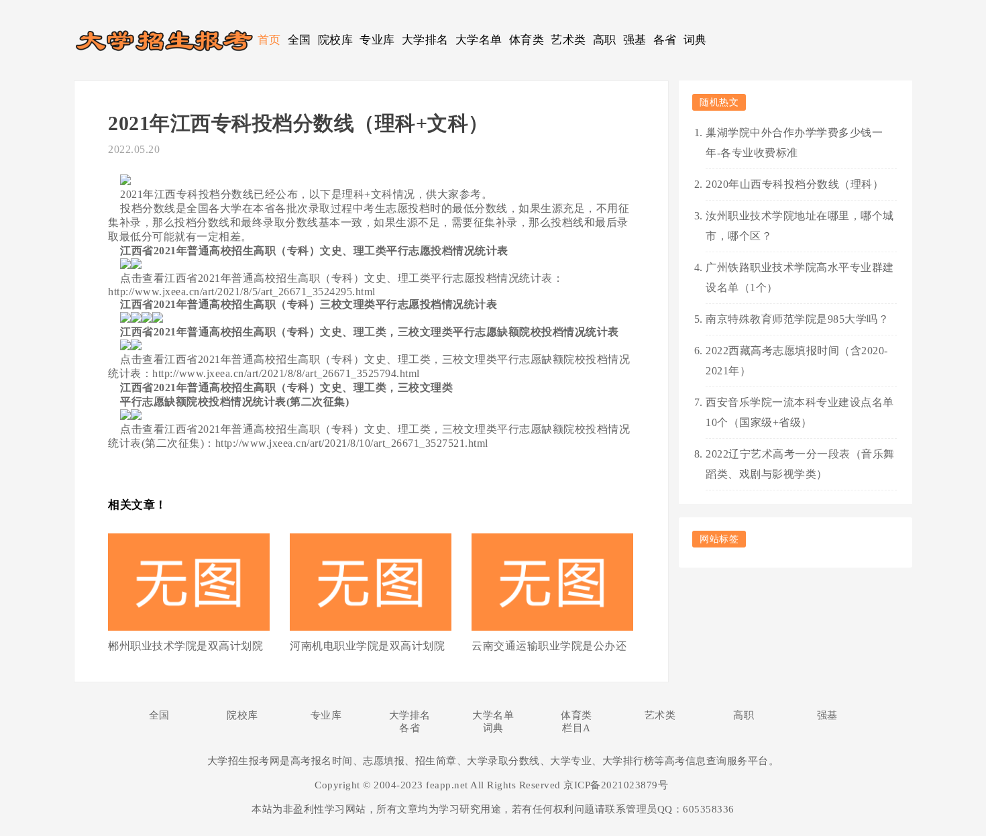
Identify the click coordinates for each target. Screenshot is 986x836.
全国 (299, 40)
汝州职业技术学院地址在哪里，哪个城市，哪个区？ (800, 226)
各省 (665, 40)
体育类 (527, 40)
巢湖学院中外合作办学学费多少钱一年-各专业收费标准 (794, 142)
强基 (635, 40)
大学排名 (425, 40)
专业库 (377, 40)
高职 (604, 40)
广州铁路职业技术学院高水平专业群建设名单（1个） (800, 277)
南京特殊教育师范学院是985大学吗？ (797, 319)
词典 (695, 40)
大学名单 (478, 40)
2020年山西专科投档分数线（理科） (794, 184)
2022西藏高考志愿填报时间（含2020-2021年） (797, 360)
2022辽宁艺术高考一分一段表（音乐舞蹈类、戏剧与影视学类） (800, 464)
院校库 (335, 40)
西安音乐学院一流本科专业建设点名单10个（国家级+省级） (800, 412)
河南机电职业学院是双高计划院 (367, 645)
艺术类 (568, 40)
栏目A (576, 728)
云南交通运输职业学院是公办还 (549, 645)
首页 (269, 40)
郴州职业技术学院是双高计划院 (185, 645)
